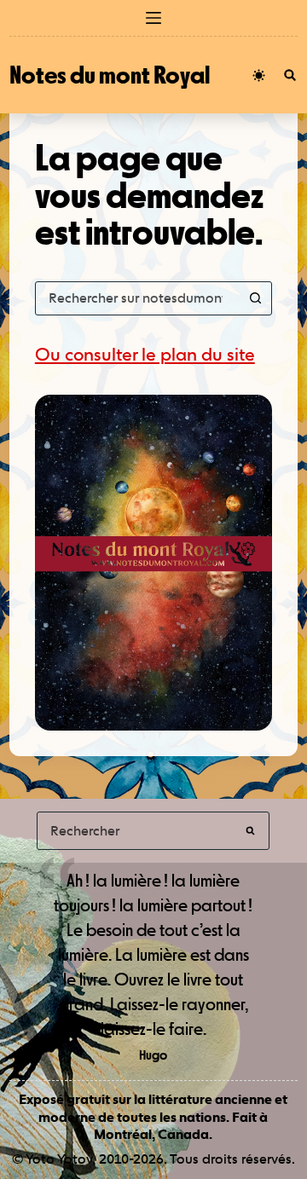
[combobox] (137, 298)
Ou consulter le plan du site (145, 354)
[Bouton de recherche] (255, 298)
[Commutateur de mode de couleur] (258, 75)
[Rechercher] (290, 75)
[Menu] (153, 18)
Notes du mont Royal (109, 75)
